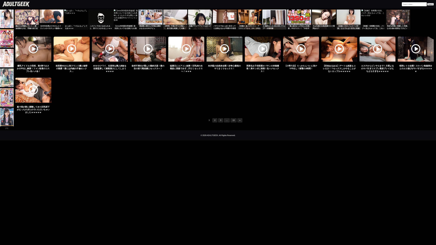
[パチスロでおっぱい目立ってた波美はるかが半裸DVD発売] (225, 14)
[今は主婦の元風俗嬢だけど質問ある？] (324, 14)
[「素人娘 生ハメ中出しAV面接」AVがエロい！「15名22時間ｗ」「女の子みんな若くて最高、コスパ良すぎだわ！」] (299, 14)
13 (234, 120)
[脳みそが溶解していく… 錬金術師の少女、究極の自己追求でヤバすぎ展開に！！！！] (27, 14)
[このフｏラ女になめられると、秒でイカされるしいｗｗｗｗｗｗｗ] (101, 14)
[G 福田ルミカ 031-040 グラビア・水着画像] (274, 14)
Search (430, 4)
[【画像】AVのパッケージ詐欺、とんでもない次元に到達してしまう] (349, 14)
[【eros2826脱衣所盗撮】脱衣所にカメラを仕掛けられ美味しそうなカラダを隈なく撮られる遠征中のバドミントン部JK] (126, 14)
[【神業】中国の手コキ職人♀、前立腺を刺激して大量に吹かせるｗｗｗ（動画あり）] (175, 14)
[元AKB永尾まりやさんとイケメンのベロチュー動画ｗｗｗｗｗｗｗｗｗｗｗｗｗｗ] (51, 14)
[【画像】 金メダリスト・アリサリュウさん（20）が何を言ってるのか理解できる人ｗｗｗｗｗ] (250, 14)
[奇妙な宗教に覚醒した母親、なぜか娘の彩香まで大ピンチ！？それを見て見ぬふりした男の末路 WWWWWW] (398, 14)
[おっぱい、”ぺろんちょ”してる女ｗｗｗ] (76, 14)
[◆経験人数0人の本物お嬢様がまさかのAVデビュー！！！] (150, 14)
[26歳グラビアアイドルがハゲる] (200, 14)
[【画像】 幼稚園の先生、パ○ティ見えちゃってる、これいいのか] (373, 14)
